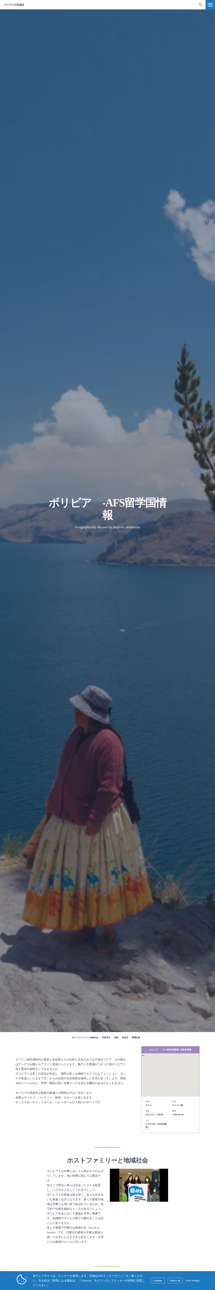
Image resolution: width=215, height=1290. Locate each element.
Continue (157, 1280)
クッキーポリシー (114, 1275)
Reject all (175, 1280)
